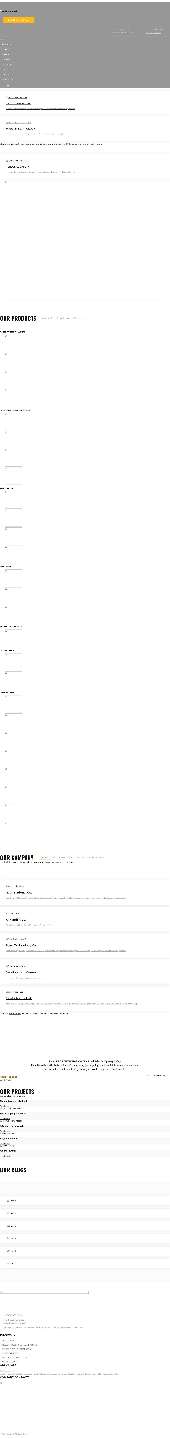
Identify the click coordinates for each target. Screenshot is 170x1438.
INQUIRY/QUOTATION (18, 20)
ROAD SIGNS (8, 1341)
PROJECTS (6, 64)
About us (6, 44)
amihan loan (54, 862)
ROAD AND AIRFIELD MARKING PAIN (19, 1345)
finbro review (15, 1014)
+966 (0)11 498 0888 (12, 1315)
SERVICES (6, 54)
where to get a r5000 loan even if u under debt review (76, 144)
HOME (3, 39)
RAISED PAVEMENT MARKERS (16, 1349)
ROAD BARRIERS (10, 1353)
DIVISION (6, 59)
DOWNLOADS (8, 79)
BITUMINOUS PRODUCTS (14, 1357)
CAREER (5, 74)
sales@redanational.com (14, 1323)
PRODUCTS (6, 49)
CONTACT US (7, 69)
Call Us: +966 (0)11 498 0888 (155, 29)
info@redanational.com (153, 33)
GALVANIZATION (10, 1361)
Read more (5, 1106)
